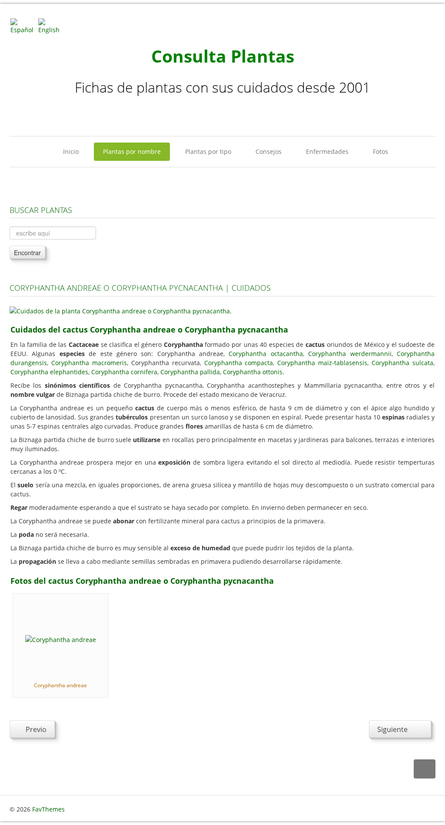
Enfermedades (327, 151)
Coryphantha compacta (238, 363)
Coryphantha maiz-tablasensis (322, 363)
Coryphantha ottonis (252, 372)
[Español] (23, 25)
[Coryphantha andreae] (60, 639)
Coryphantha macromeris (89, 363)
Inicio (71, 151)
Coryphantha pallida (190, 372)
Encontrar (27, 252)
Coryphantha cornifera (124, 372)
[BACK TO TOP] (424, 769)
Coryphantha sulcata (402, 363)
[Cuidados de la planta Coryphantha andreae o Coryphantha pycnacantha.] (121, 310)
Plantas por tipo (208, 151)
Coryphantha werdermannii (349, 353)
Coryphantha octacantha (265, 353)
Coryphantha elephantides (49, 372)
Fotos (380, 151)
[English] (51, 25)
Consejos (269, 151)
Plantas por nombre (132, 151)
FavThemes (48, 809)
